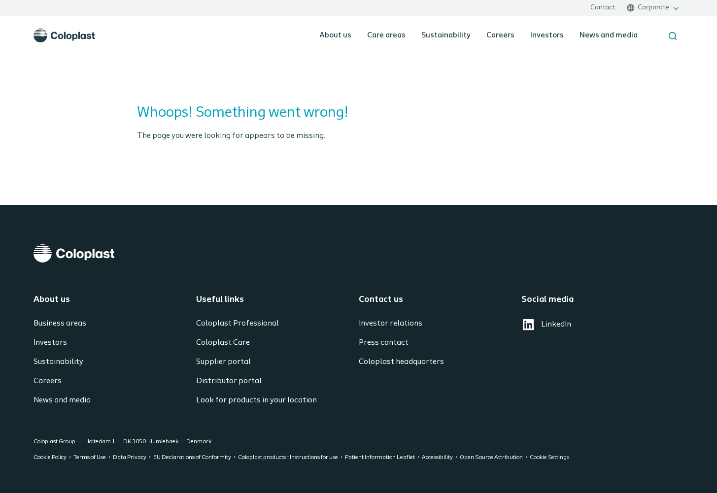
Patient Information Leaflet (380, 457)
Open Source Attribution (491, 457)
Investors (547, 35)
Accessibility (437, 457)
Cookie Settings (549, 457)
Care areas (386, 35)
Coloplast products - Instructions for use (288, 457)
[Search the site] (672, 36)
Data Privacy (129, 457)
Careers (500, 35)
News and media (609, 35)
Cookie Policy (50, 457)
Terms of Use (89, 457)
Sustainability (446, 35)
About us (335, 35)
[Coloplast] (359, 253)
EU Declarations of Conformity (192, 457)
